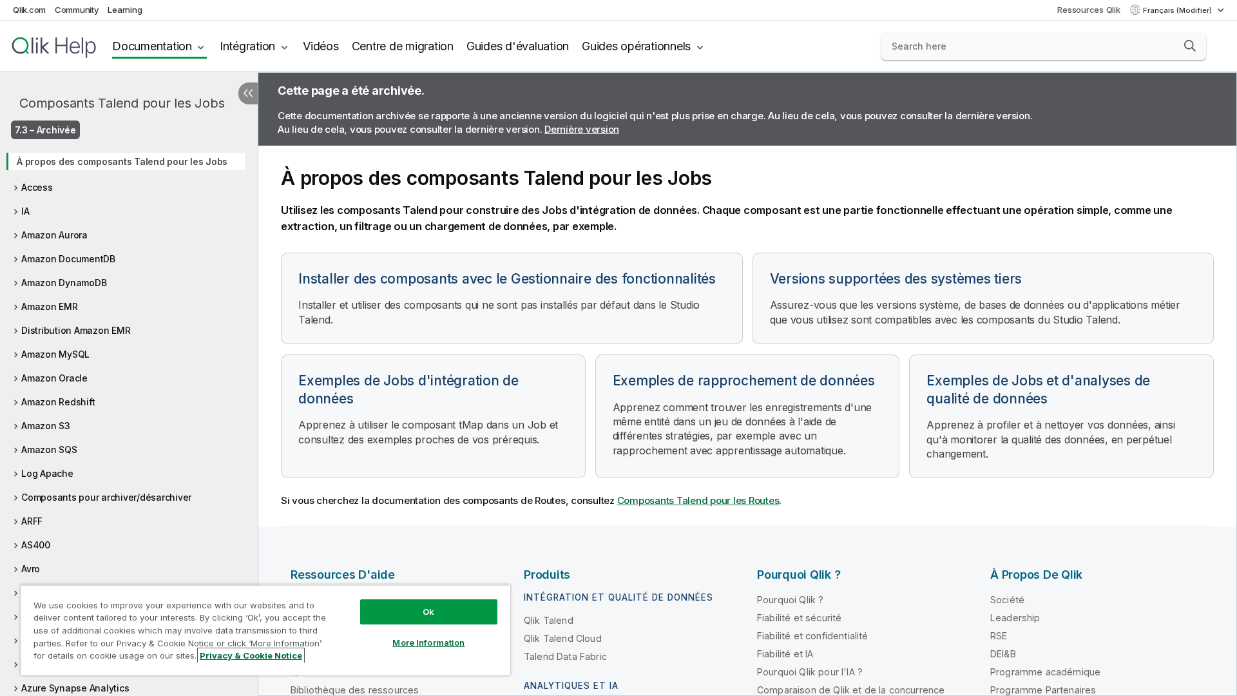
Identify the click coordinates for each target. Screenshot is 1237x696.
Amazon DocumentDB (68, 258)
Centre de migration (403, 46)
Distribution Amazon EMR (75, 330)
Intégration (247, 46)
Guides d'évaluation (517, 46)
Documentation (152, 46)
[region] (265, 630)
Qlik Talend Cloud (563, 638)
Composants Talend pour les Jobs (121, 103)
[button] (1190, 45)
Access (37, 187)
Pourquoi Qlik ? (790, 599)
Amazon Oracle (54, 377)
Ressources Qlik (1088, 10)
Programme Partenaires (1043, 689)
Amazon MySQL (55, 354)
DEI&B (1003, 653)
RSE (998, 635)
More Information (428, 642)
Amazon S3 (45, 425)
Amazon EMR (49, 306)
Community (77, 10)
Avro (30, 568)
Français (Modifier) (1178, 10)
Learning (125, 10)
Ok (428, 611)
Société (1007, 599)
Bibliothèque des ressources (355, 689)
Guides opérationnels (636, 46)
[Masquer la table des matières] (248, 93)
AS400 (35, 544)
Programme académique (1045, 671)
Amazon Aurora (54, 234)
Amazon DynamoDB (63, 282)
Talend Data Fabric (565, 656)
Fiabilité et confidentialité (812, 635)
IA (25, 211)
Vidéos (321, 46)
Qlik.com (29, 10)
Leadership (1015, 617)
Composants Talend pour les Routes (698, 500)
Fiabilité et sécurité (799, 617)
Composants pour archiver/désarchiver (106, 497)
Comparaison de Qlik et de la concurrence (851, 689)
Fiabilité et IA (785, 653)
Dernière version (581, 129)
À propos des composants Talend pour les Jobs (122, 161)
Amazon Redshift (58, 401)
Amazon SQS (49, 449)
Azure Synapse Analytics (75, 687)
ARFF (32, 521)
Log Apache (47, 473)
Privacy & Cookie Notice (251, 655)
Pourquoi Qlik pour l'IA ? (810, 671)
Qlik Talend (548, 620)
